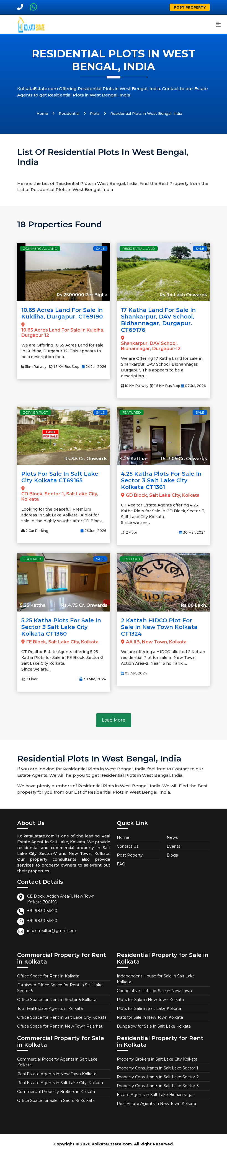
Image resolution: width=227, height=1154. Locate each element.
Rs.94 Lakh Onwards (183, 294)
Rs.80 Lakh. (194, 605)
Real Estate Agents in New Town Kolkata (56, 1073)
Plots (95, 113)
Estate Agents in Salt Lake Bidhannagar (155, 1094)
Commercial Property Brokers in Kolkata (56, 1091)
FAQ (121, 864)
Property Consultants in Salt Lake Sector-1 (157, 1068)
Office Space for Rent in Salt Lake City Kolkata (62, 1017)
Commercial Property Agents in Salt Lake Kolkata (57, 1062)
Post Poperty (130, 855)
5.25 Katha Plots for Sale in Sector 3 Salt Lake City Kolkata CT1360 (61, 627)
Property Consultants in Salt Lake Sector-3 (158, 1085)
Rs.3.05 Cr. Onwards (184, 458)
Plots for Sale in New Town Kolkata (150, 999)
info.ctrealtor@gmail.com (51, 930)
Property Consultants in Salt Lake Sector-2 (158, 1076)
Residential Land (138, 248)
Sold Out (131, 559)
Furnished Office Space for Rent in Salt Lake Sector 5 (60, 987)
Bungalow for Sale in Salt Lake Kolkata (154, 1026)
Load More (113, 720)
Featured (131, 412)
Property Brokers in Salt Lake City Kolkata (157, 1059)
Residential (69, 113)
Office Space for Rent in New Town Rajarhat (59, 1026)
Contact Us (127, 846)
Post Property (190, 7)
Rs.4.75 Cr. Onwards (84, 605)
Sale (100, 248)
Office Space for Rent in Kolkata (48, 976)
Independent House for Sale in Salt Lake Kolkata (156, 979)
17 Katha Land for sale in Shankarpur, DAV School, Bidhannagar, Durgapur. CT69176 (158, 320)
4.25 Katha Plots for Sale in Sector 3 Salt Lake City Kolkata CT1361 (161, 480)
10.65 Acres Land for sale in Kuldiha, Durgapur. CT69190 (62, 313)
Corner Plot (35, 412)
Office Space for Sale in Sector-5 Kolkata (56, 1100)
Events (173, 846)
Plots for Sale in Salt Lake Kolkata (149, 1008)
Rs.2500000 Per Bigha (82, 294)
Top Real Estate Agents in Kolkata (50, 1008)
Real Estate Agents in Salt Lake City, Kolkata (60, 1082)
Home (42, 113)
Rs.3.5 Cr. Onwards (86, 458)
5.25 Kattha (33, 605)
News (172, 837)
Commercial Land (40, 248)
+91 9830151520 (42, 910)
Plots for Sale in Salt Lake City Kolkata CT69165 (59, 477)
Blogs (172, 855)
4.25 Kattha (133, 458)
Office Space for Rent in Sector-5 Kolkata (56, 999)
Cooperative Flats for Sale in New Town (154, 990)
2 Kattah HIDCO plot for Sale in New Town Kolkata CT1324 (159, 627)
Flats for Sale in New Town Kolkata (150, 1017)
